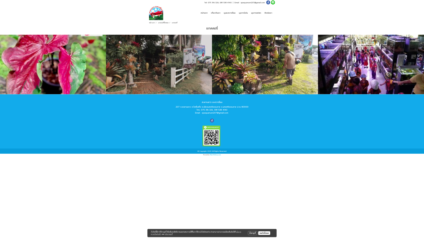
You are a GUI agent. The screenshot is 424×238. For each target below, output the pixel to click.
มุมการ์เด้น (243, 12)
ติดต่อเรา (268, 12)
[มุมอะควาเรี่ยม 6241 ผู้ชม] (371, 64)
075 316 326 (213, 2)
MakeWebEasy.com (215, 155)
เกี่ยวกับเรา (215, 12)
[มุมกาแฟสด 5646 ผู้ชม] (159, 64)
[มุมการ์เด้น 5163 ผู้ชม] (265, 64)
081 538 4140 (226, 2)
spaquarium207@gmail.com (253, 2)
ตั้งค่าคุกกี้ (252, 233)
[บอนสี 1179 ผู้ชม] (53, 64)
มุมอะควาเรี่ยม (230, 12)
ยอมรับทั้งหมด (264, 233)
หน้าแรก (204, 12)
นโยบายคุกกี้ (169, 234)
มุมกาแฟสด (256, 12)
